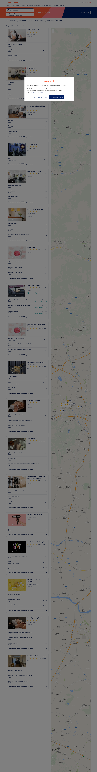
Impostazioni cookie (40, 97)
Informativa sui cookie (37, 92)
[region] (49, 89)
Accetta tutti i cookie (56, 97)
